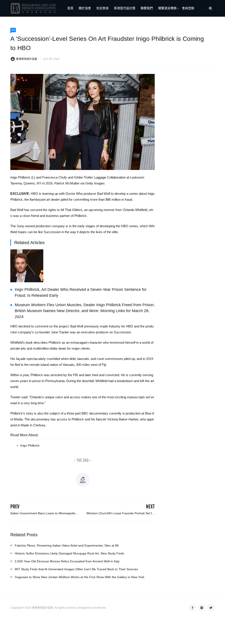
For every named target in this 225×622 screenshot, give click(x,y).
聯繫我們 (147, 8)
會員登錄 (188, 8)
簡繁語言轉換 (167, 8)
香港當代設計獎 (124, 8)
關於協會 (85, 8)
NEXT (150, 506)
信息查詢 (102, 8)
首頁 (70, 8)
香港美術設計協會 (26, 59)
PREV (14, 506)
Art (13, 30)
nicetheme (99, 607)
